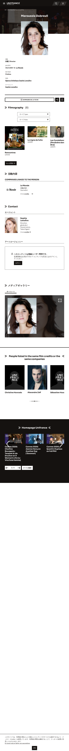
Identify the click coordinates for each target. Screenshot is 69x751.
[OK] (34, 748)
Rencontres (10, 153)
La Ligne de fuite (35, 140)
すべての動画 (27, 468)
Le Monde (19, 68)
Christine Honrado (13, 392)
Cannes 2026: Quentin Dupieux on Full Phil (54, 449)
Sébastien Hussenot (59, 392)
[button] (60, 300)
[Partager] (57, 100)
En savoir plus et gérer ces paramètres (17, 743)
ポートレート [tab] (11, 291)
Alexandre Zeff (34, 392)
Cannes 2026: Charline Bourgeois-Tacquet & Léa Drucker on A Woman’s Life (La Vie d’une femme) (13, 453)
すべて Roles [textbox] (24, 120)
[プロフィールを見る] (63, 4)
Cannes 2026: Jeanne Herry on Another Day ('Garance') (33, 450)
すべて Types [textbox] (24, 114)
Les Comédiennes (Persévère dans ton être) (59, 142)
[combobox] (33, 114)
